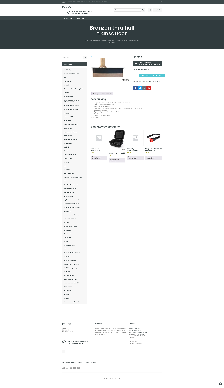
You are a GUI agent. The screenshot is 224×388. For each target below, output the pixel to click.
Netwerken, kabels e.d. (71, 226)
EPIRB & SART (68, 158)
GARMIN (66, 93)
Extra (65, 249)
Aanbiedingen (68, 70)
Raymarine (111, 41)
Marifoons (67, 211)
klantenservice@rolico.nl (140, 332)
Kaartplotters (68, 196)
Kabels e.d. (67, 234)
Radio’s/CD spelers (70, 245)
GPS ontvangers (69, 181)
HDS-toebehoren (69, 192)
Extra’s (66, 166)
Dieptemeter (68, 128)
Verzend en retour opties (141, 69)
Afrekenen (80, 18)
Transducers (68, 287)
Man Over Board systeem (72, 207)
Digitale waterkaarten (71, 132)
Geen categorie (69, 173)
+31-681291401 (139, 334)
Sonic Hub (67, 272)
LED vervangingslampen (71, 204)
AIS (65, 77)
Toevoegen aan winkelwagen (151, 75)
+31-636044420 (136, 330)
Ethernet (66, 162)
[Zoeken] (143, 10)
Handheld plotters (70, 188)
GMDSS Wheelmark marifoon (73, 177)
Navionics (67, 147)
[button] (91, 56)
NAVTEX (66, 222)
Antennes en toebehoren (72, 215)
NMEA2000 (67, 230)
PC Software (68, 136)
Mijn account (68, 18)
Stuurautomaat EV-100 (71, 283)
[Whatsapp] (161, 1)
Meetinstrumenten (70, 219)
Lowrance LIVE (68, 117)
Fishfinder (67, 170)
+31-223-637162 (135, 328)
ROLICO (66, 7)
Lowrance (67, 113)
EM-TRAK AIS (68, 81)
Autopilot (67, 85)
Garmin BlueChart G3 (71, 139)
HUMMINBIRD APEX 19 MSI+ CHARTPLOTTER (72, 101)
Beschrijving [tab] (96, 94)
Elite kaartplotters (70, 154)
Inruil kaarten (68, 143)
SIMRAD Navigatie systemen (73, 268)
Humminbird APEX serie (71, 105)
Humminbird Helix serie (71, 109)
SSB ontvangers (69, 275)
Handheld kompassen (71, 185)
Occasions (67, 238)
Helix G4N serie (68, 96)
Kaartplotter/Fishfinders (72, 253)
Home (86, 41)
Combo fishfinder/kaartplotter (98, 41)
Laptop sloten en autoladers (73, 200)
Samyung (67, 256)
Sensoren (67, 294)
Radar (66, 241)
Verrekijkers (67, 290)
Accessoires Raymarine (71, 74)
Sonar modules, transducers (73, 302)
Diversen (66, 151)
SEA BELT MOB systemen (71, 264)
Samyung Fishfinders (70, 260)
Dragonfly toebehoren (122, 41)
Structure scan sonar (71, 279)
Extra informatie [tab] (107, 94)
